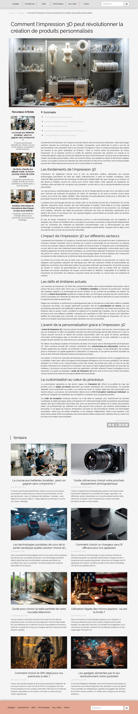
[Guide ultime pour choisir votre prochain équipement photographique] (99, 460)
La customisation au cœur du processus (60, 135)
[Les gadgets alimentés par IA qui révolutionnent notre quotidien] (99, 652)
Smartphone (30, 4)
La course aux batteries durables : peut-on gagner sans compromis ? (23, 136)
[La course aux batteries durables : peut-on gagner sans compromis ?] (23, 123)
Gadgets (15, 4)
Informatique (58, 4)
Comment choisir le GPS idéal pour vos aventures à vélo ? (39, 674)
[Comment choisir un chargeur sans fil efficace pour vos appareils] (99, 524)
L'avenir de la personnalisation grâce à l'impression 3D (66, 131)
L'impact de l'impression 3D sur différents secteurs (64, 122)
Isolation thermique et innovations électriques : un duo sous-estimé (23, 208)
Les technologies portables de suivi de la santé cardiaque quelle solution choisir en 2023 (39, 548)
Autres (86, 4)
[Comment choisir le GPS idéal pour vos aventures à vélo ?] (39, 652)
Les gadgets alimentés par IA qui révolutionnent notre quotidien (99, 674)
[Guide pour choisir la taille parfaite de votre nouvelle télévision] (39, 588)
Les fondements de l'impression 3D (59, 117)
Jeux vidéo (72, 4)
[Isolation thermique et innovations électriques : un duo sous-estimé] (23, 196)
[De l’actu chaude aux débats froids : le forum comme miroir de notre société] (23, 160)
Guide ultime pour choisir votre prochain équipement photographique (99, 482)
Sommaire (50, 112)
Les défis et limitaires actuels (56, 126)
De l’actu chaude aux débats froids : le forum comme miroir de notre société (23, 173)
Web (44, 4)
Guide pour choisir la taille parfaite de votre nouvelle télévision (39, 610)
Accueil (12, 13)
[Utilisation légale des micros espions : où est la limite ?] (99, 588)
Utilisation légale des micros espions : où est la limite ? (99, 610)
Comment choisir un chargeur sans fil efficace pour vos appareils (99, 546)
